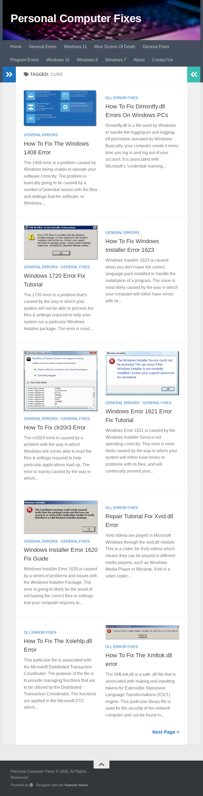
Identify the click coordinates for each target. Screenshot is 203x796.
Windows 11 (75, 46)
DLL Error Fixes (121, 98)
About (139, 60)
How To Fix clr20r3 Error (55, 427)
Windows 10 (58, 60)
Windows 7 (115, 60)
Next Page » (165, 732)
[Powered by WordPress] (31, 785)
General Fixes (156, 46)
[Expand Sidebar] (9, 74)
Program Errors (24, 60)
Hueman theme (76, 785)
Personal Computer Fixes (76, 18)
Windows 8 (87, 60)
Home (16, 46)
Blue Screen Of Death (114, 46)
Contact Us (162, 60)
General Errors (43, 46)
